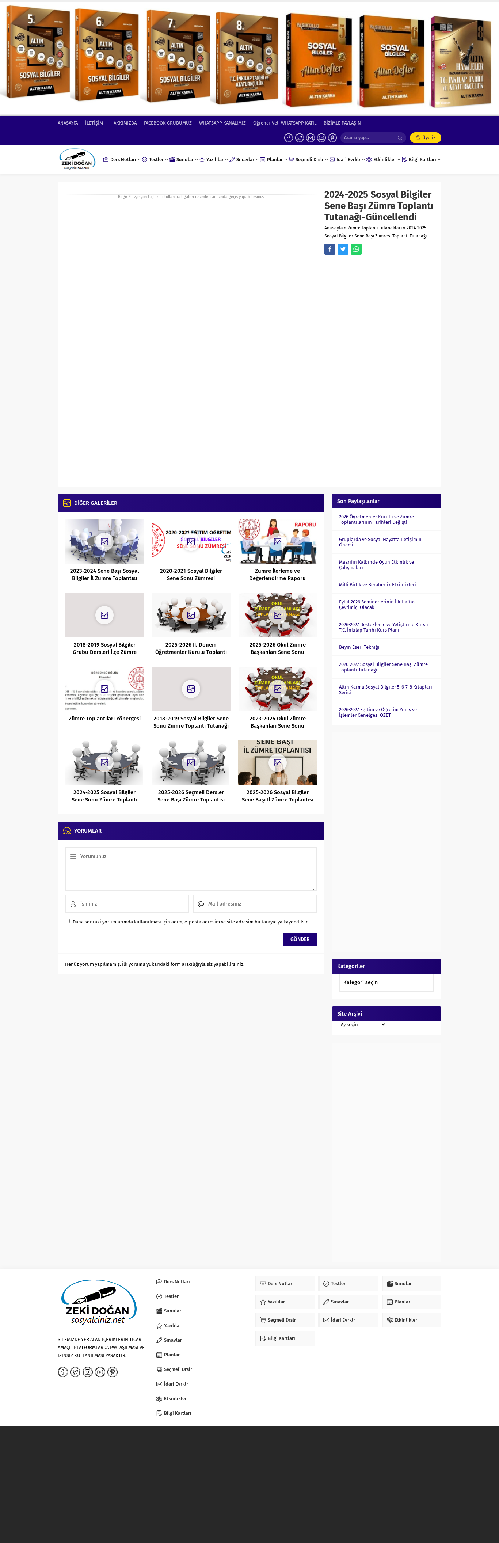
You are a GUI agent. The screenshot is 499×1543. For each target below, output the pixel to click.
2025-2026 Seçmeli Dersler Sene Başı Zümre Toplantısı (191, 796)
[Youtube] (321, 137)
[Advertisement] (379, 369)
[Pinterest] (332, 137)
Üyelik (429, 137)
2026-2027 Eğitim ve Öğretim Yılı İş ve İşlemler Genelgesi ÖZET (378, 712)
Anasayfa (333, 228)
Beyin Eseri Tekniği (359, 647)
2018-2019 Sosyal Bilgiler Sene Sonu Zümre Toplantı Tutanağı (191, 722)
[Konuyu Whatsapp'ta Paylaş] (356, 249)
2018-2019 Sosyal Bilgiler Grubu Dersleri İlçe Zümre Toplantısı (105, 652)
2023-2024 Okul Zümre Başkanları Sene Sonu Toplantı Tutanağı (278, 725)
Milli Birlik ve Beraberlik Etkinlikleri (377, 584)
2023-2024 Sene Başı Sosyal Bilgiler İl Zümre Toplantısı (104, 575)
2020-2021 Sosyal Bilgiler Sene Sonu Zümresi (191, 575)
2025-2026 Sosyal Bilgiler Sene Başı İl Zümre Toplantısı (277, 796)
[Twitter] (299, 137)
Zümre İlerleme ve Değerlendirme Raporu (277, 575)
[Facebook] (288, 137)
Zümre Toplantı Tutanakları (375, 228)
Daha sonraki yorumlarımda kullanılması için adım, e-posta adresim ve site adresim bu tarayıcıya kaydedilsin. (191, 922)
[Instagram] (310, 137)
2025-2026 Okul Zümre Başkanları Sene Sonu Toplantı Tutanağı (278, 652)
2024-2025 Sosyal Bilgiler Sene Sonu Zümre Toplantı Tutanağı (104, 799)
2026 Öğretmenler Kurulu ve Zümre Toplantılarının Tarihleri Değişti (376, 519)
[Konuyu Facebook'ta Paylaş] (329, 249)
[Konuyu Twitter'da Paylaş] (343, 249)
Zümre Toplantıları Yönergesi (105, 718)
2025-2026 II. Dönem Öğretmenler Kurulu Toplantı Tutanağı (191, 652)
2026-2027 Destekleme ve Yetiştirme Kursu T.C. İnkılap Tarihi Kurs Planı (383, 627)
